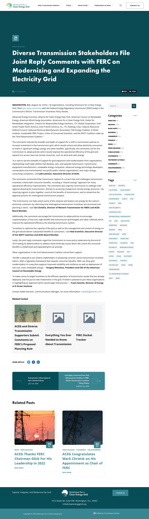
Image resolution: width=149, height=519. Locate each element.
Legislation (125, 221)
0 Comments (20, 91)
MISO (120, 230)
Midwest (112, 230)
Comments (114, 136)
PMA (132, 243)
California (113, 190)
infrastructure (115, 212)
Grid (119, 203)
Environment (114, 199)
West (111, 278)
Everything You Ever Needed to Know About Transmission (58, 339)
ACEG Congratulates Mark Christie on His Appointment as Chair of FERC (82, 461)
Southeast (128, 256)
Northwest (113, 239)
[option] (35, 441)
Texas (123, 265)
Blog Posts (114, 128)
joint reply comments (32, 108)
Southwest (113, 261)
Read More (19, 468)
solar (119, 256)
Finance (113, 140)
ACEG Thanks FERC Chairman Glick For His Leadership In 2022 (33, 458)
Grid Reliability (114, 208)
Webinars (114, 172)
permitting (113, 243)
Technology (113, 265)
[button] (121, 5)
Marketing (113, 225)
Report (111, 252)
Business (113, 132)
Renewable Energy (127, 247)
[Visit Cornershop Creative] (94, 513)
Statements (81, 450)
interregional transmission (119, 216)
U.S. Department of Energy (118, 274)
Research (120, 252)
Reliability (113, 247)
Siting (111, 256)
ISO (110, 221)
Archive (113, 124)
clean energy (125, 190)
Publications (115, 152)
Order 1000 (124, 239)
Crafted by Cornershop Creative (107, 513)
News (17, 450)
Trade (130, 265)
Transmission (114, 269)
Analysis (113, 121)
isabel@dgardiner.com (91, 291)
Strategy (123, 261)
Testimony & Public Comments (116, 162)
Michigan (123, 225)
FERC (132, 199)
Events (124, 199)
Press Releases (18, 47)
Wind (118, 278)
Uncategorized (94, 450)
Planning (124, 243)
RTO (128, 252)
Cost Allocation (115, 194)
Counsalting (129, 194)
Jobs (116, 221)
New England (114, 234)
